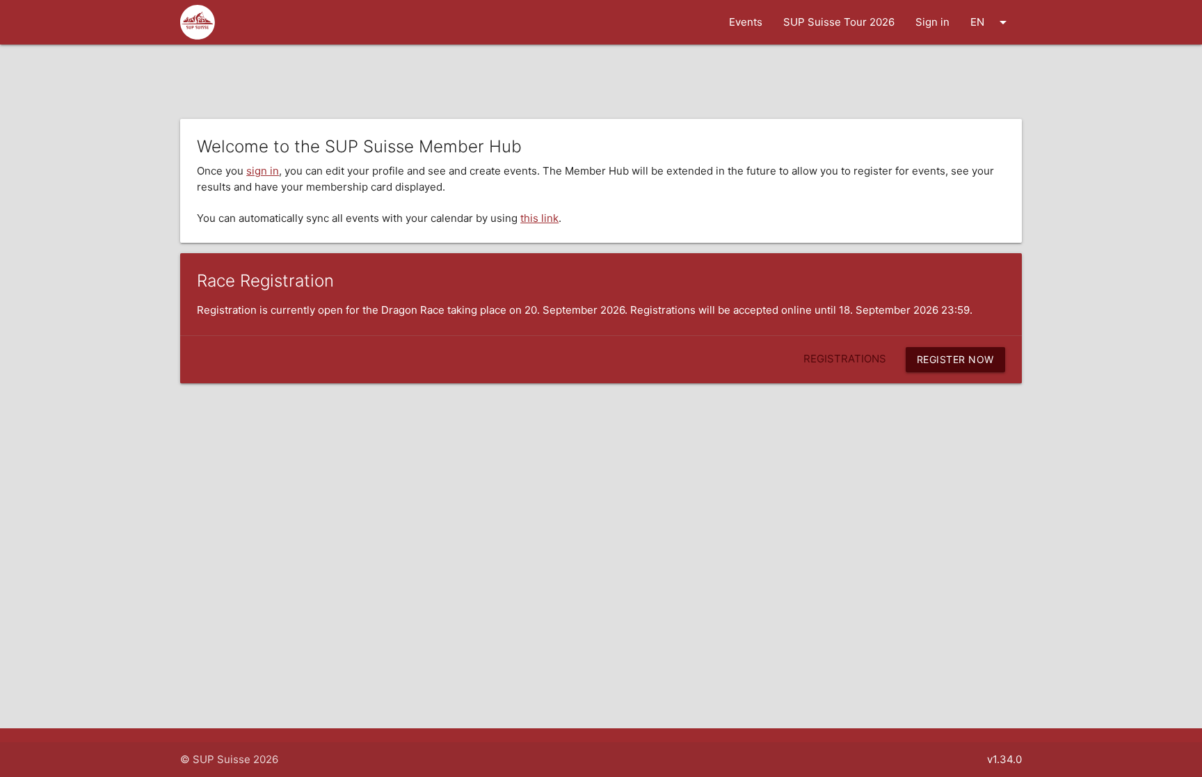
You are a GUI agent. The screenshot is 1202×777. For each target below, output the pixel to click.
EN (990, 22)
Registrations (844, 358)
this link (539, 218)
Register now (955, 359)
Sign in (932, 22)
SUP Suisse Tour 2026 (839, 22)
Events (745, 22)
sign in (262, 170)
